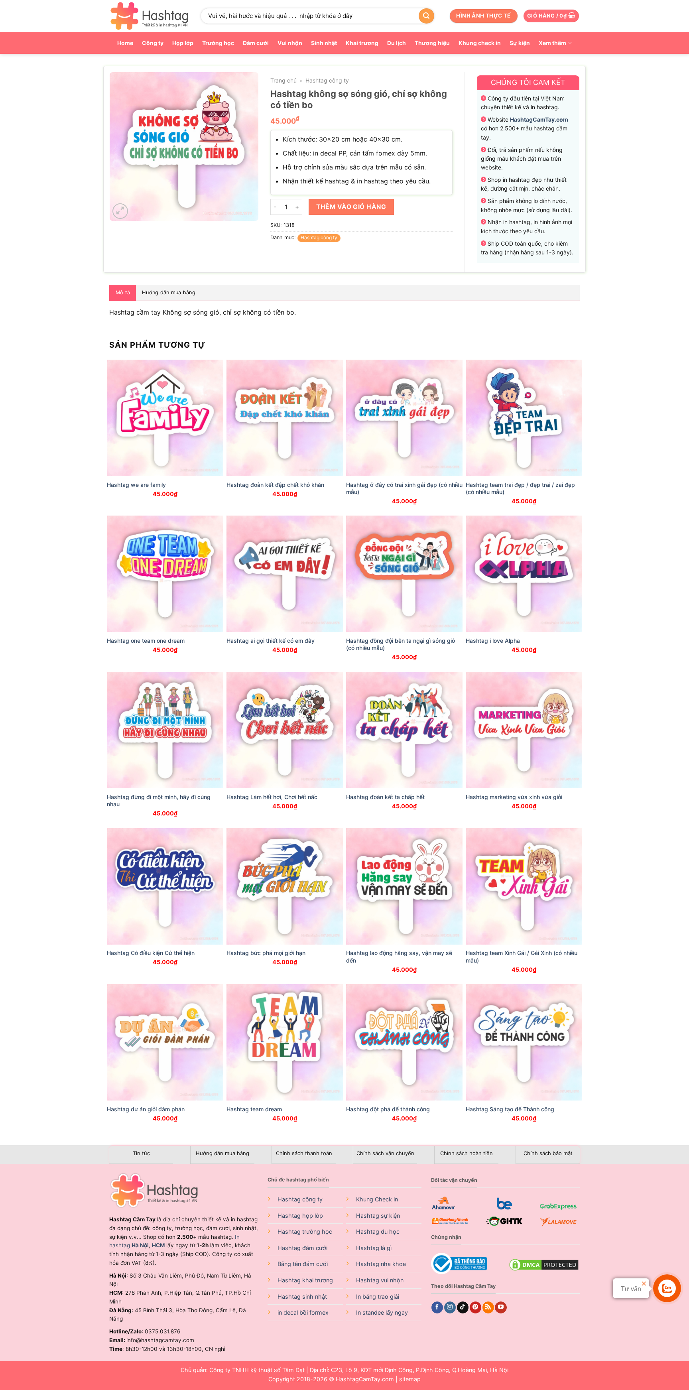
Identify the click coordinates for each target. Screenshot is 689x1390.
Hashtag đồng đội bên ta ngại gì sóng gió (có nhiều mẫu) (400, 644)
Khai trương (362, 42)
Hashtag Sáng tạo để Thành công (510, 1109)
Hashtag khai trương (305, 1280)
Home (125, 42)
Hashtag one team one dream (146, 640)
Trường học (218, 42)
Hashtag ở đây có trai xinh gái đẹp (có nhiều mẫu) (404, 488)
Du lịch (396, 42)
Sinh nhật (324, 42)
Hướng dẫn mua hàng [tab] (168, 292)
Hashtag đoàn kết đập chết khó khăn (275, 484)
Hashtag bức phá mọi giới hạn (265, 952)
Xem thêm (552, 42)
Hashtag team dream (254, 1109)
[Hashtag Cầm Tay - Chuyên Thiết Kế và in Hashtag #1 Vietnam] (149, 16)
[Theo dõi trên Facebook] (437, 1307)
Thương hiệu (432, 42)
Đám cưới (256, 42)
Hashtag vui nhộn (380, 1280)
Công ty (152, 42)
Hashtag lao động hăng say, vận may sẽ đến (399, 956)
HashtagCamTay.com (365, 1379)
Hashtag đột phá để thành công (388, 1109)
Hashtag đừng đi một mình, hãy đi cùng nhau (159, 800)
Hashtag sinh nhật (302, 1296)
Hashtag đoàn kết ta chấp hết (385, 796)
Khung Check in (377, 1199)
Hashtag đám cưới (302, 1247)
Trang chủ (283, 80)
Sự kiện (520, 42)
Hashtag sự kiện (378, 1215)
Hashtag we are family (136, 484)
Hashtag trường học (305, 1231)
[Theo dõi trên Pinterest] (475, 1307)
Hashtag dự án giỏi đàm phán (146, 1109)
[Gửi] (426, 16)
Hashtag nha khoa (381, 1263)
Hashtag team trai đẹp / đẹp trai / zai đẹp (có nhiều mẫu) (520, 488)
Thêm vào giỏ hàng (351, 207)
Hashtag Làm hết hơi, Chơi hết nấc (271, 796)
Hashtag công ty (327, 80)
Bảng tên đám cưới (303, 1263)
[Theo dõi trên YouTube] (500, 1307)
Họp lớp (182, 42)
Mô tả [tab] (123, 292)
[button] (551, 16)
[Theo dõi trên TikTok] (463, 1307)
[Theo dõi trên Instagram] (450, 1307)
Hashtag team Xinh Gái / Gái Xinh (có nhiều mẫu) (521, 956)
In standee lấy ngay (382, 1312)
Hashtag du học (378, 1231)
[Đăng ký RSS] (488, 1307)
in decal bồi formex (303, 1312)
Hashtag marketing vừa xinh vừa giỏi (514, 796)
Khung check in (480, 42)
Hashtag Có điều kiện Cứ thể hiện (151, 952)
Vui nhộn (290, 42)
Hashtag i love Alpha (493, 640)
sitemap (410, 1379)
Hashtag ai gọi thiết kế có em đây (270, 640)
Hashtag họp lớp (300, 1215)
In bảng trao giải (377, 1296)
